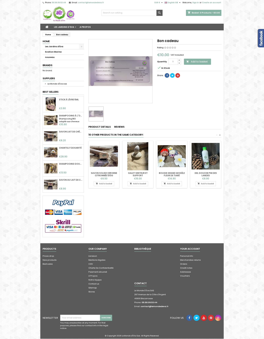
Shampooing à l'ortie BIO (70, 115)
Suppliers (49, 78)
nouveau (50, 57)
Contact (140, 283)
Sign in (195, 2)
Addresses (185, 271)
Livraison (92, 256)
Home (46, 41)
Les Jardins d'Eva (64, 27)
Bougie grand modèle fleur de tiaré (172, 174)
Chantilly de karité (70, 148)
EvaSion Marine (53, 51)
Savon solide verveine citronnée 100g (104, 174)
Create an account (211, 2)
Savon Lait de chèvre (70, 131)
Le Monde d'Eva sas (57, 83)
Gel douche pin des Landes (205, 174)
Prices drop (48, 256)
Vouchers (185, 275)
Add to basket (197, 61)
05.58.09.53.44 (59, 2)
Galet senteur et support (138, 174)
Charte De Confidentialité (101, 267)
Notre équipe (95, 279)
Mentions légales (96, 260)
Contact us (93, 283)
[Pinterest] (177, 75)
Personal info (186, 256)
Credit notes (186, 267)
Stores (91, 291)
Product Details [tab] (99, 127)
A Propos (85, 27)
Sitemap (92, 287)
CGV (90, 263)
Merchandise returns (190, 260)
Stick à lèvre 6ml (69, 99)
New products (50, 260)
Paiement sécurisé (97, 271)
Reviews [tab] (119, 127)
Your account (190, 249)
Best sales (48, 263)
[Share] (167, 75)
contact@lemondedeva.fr (91, 2)
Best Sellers (51, 92)
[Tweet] (172, 75)
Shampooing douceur (70, 164)
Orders (183, 263)
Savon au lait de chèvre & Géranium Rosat (70, 180)
